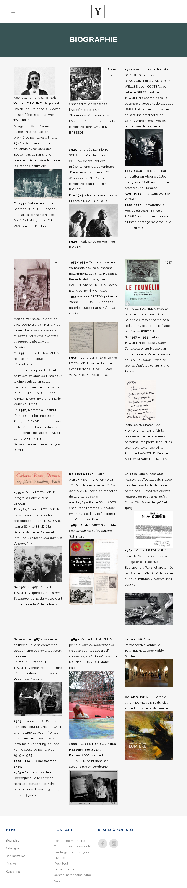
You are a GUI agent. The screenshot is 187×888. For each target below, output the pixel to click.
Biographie (12, 840)
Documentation (15, 856)
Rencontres (13, 871)
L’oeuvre (11, 864)
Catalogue (12, 848)
